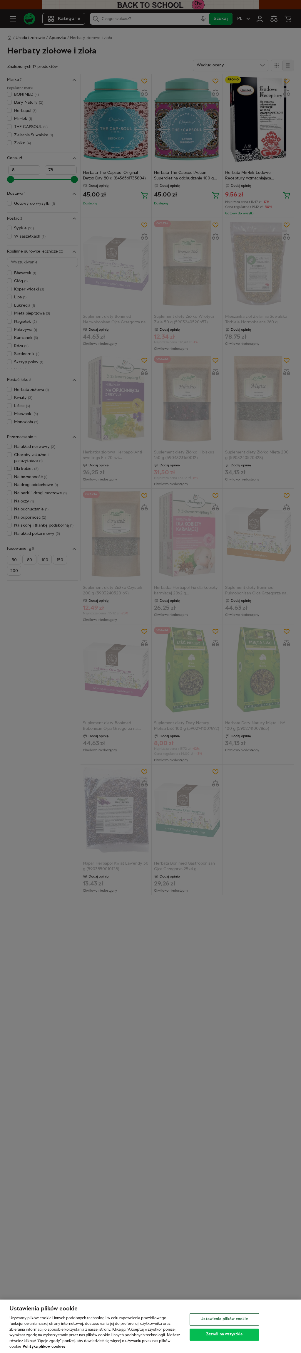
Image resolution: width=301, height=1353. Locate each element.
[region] (150, 1326)
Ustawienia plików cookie (224, 1319)
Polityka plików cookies (44, 1347)
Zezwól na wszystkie (224, 1334)
